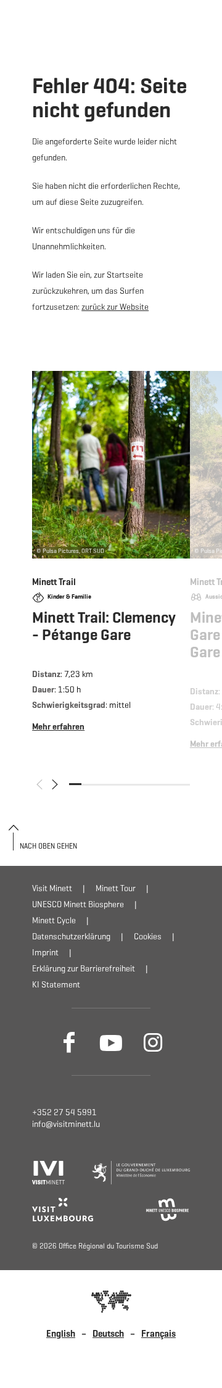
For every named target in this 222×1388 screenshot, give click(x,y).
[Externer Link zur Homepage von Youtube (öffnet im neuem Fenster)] (111, 1042)
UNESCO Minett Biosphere (78, 904)
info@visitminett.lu (66, 1124)
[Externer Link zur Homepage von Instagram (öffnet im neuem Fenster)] (153, 1042)
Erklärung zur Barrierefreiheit (83, 968)
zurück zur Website (115, 307)
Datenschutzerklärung (71, 936)
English (60, 1333)
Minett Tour (116, 888)
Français (158, 1333)
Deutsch (108, 1333)
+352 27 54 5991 (64, 1112)
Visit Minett (52, 888)
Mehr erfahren (111, 564)
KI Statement (56, 984)
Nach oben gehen (48, 845)
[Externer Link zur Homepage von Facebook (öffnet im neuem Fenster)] (69, 1042)
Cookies (148, 936)
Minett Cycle (54, 920)
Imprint (45, 952)
